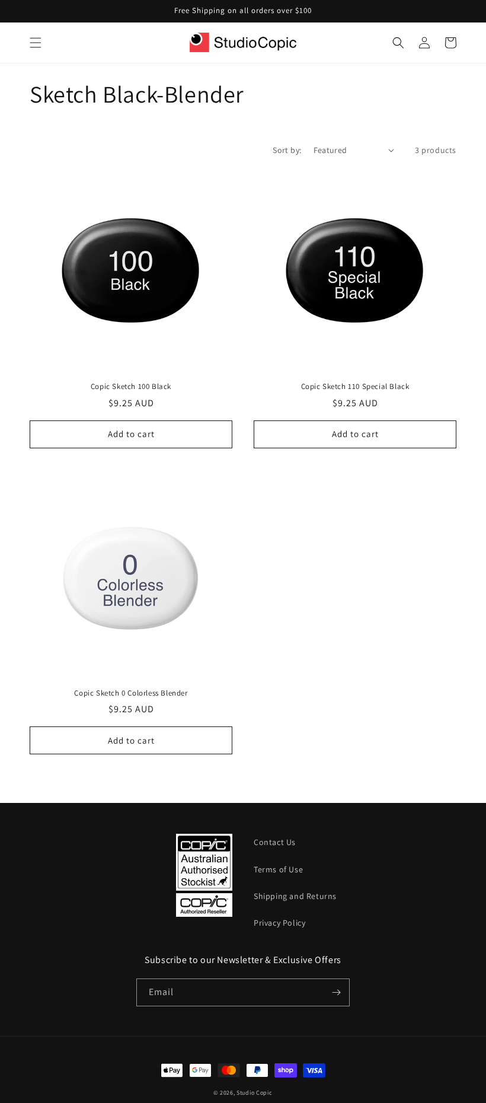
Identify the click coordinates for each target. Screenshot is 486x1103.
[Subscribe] (336, 992)
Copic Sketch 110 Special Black (355, 386)
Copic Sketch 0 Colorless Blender (130, 693)
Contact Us (275, 842)
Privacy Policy (279, 922)
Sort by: (287, 150)
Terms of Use (278, 869)
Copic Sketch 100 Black (131, 386)
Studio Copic (254, 1092)
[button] (36, 43)
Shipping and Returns (295, 896)
